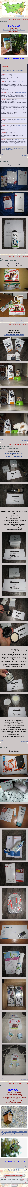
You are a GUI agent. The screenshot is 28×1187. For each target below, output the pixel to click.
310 (22, 1171)
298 (16, 1169)
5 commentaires (24, 1166)
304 (6, 1171)
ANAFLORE (4, 74)
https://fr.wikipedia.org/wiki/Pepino (14, 30)
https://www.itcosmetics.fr (14, 456)
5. (1, 119)
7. (1, 132)
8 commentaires (24, 155)
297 (14, 1169)
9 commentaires (24, 440)
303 (4, 1171)
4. (1, 99)
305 (9, 1171)
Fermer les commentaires (7, 71)
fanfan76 (4, 92)
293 (3, 1169)
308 (16, 1171)
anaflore (3, 125)
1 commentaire (24, 320)
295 (8, 1169)
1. (1, 74)
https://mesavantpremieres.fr (14, 453)
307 (14, 1171)
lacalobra (4, 99)
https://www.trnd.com (14, 335)
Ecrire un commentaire (18, 70)
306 (11, 1171)
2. (1, 81)
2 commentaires (24, 252)
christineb (4, 132)
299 (19, 1169)
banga (3, 81)
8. (1, 139)
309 (19, 1171)
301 (24, 1169)
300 (21, 1169)
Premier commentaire (7, 148)
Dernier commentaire (6, 70)
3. (1, 92)
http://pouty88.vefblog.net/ (6, 75)
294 (6, 1169)
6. (1, 125)
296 (11, 1169)
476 (25, 1171)
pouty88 (1, 154)
